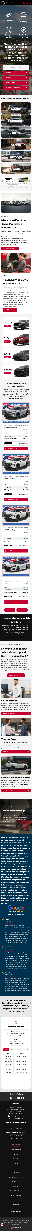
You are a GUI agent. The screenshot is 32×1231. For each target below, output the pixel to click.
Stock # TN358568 (8, 579)
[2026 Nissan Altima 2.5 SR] (16, 566)
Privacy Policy (16, 1181)
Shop (6, 325)
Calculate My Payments (12, 87)
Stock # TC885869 (8, 476)
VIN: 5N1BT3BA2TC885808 (21, 527)
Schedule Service (10, 82)
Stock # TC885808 (8, 527)
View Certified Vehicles (9, 248)
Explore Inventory (14, 675)
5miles (26, 583)
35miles (25, 430)
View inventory (16, 1149)
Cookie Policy (16, 1186)
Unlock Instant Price (12, 448)
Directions (16, 1163)
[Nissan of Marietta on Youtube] (14, 1098)
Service (13, 1049)
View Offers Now (7, 790)
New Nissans (16, 1154)
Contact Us (7, 825)
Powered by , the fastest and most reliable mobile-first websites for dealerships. (16, 1222)
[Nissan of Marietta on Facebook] (10, 1098)
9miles (26, 481)
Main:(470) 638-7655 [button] (17, 1114)
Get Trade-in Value (8, 751)
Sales (6, 1049)
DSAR (16, 1200)
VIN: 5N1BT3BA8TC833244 (21, 425)
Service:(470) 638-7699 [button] (17, 1116)
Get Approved (16, 1172)
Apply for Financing (8, 713)
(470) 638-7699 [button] (17, 1128)
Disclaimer (16, 1204)
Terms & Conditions (16, 1191)
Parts (19, 1049)
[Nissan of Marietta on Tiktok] (22, 1098)
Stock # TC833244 (8, 425)
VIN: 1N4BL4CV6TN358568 (21, 579)
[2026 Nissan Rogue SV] (16, 412)
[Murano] (16, 181)
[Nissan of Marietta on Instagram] (18, 1098)
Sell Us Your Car (16, 1168)
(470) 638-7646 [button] (17, 1138)
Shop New (8, 72)
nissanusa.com (16, 1211)
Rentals (26, 1049)
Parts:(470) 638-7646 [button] (17, 1118)
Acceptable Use (16, 1195)
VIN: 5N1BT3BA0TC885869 (21, 476)
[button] (23, 3)
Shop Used (8, 77)
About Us (16, 1159)
